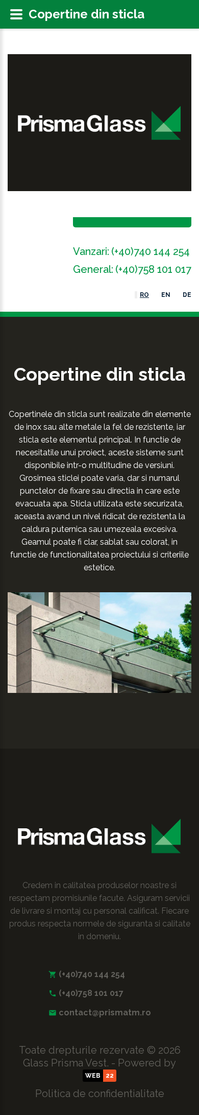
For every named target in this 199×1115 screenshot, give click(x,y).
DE (187, 294)
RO (144, 294)
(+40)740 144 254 (150, 251)
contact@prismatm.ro (105, 1012)
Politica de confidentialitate (99, 1093)
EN (165, 294)
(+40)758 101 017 (153, 269)
